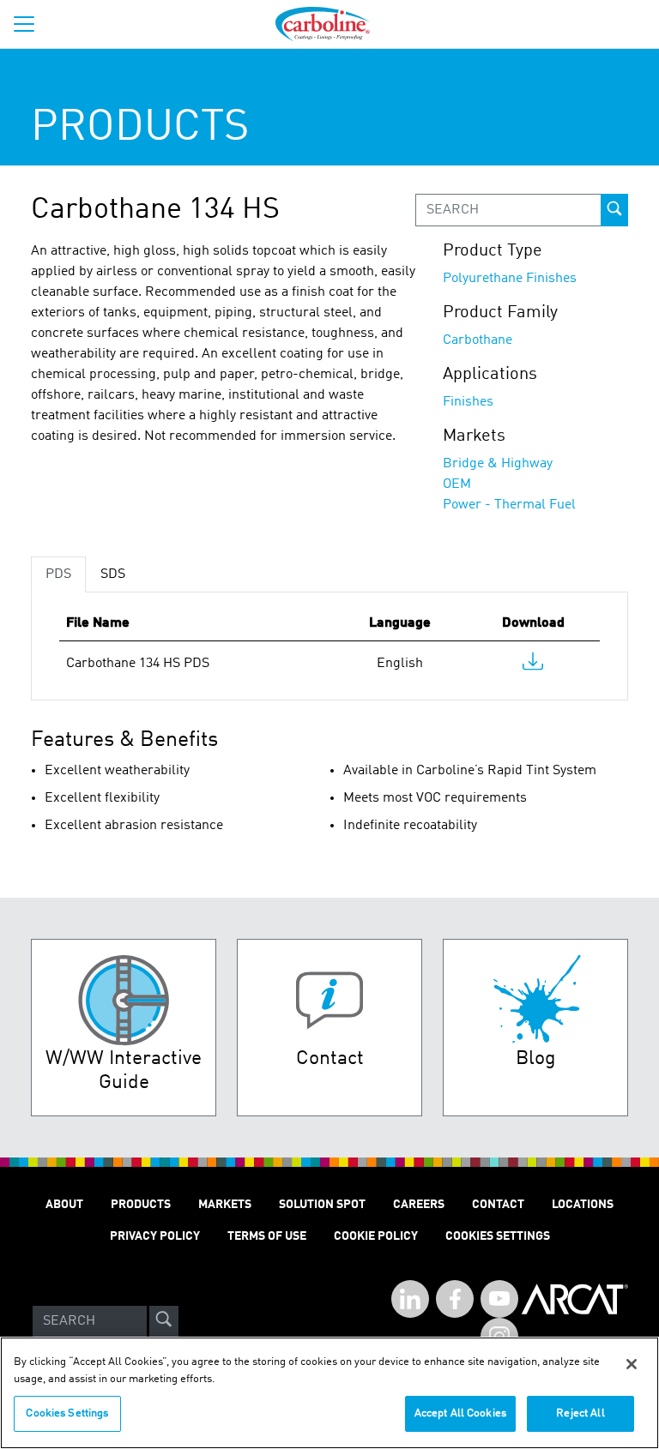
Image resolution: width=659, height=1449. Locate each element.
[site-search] (164, 1321)
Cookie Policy (376, 1236)
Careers (418, 1205)
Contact (498, 1205)
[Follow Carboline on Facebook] (455, 1299)
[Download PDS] (533, 665)
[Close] (631, 1364)
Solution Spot (322, 1205)
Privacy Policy (155, 1236)
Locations (583, 1205)
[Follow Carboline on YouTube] (499, 1299)
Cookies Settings (67, 1413)
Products (141, 1205)
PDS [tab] (58, 574)
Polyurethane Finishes (510, 279)
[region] (329, 1393)
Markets (224, 1205)
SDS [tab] (112, 574)
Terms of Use (266, 1236)
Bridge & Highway (498, 464)
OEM (457, 484)
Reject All (580, 1413)
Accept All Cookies (460, 1413)
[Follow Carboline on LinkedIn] (410, 1299)
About (64, 1205)
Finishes (468, 402)
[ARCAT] (575, 1321)
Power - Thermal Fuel (509, 505)
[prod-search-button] (614, 210)
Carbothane (477, 340)
